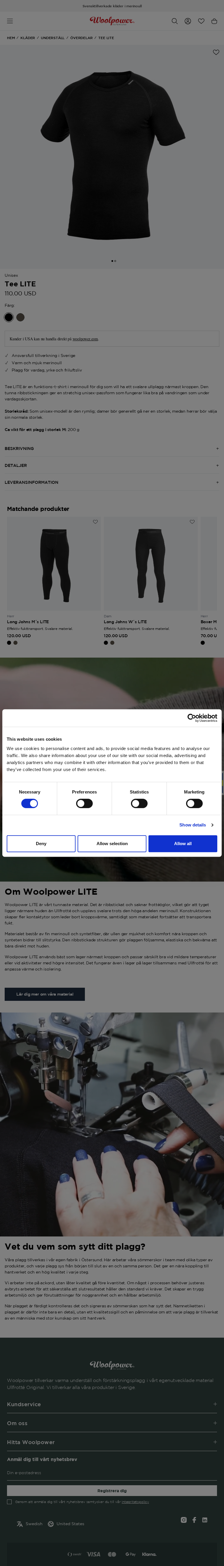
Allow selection (112, 843)
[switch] (84, 803)
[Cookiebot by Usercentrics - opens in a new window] (191, 718)
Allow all (183, 843)
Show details (192, 824)
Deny (41, 843)
